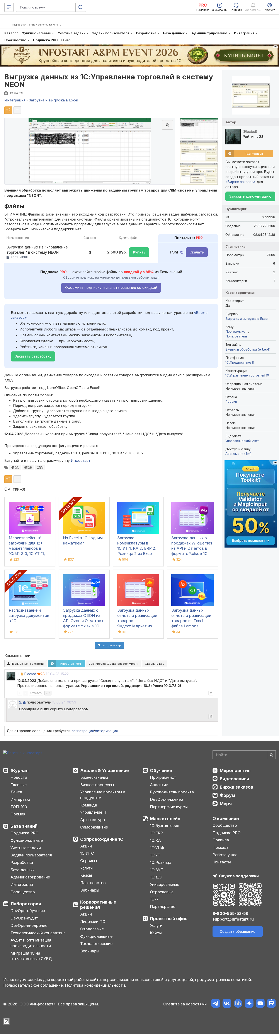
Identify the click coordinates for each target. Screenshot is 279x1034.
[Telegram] (215, 1004)
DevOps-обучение (27, 910)
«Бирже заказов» (240, 182)
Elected (30, 674)
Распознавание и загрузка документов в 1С (29, 615)
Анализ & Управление (104, 770)
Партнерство (93, 882)
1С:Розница (160, 862)
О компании (226, 818)
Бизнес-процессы (97, 784)
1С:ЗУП (156, 870)
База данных (22, 870)
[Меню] (9, 7)
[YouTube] (260, 1004)
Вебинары (89, 890)
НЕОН (28, 467)
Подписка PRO (24, 833)
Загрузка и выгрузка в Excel (246, 319)
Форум (227, 795)
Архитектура (92, 819)
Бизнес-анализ (94, 777)
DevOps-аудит (24, 918)
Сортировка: (112, 663)
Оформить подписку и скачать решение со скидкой (111, 287)
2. (20, 702)
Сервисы (88, 860)
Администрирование (30, 877)
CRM (40, 467)
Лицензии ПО (92, 921)
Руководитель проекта (172, 792)
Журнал (19, 770)
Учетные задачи (25, 848)
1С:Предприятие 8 (239, 362)
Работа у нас (225, 855)
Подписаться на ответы (27, 663)
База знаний (23, 826)
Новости (18, 777)
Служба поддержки (239, 876)
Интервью (20, 799)
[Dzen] (249, 1004)
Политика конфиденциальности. (95, 985)
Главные (18, 784)
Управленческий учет (242, 441)
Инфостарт (80, 460)
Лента (16, 792)
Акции (86, 846)
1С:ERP (156, 833)
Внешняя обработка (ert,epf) (247, 349)
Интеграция (21, 884)
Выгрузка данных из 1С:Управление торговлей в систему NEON (108, 81)
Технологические (96, 943)
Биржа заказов (236, 787)
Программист (236, 331)
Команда (88, 805)
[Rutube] (271, 1004)
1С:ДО (156, 877)
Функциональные (26, 840)
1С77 (154, 899)
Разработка (21, 862)
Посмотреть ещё (109, 645)
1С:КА (155, 840)
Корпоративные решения (98, 904)
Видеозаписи (234, 778)
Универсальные (164, 884)
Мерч (226, 803)
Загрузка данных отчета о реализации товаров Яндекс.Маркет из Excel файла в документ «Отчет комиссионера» (137, 626)
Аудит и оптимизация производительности (30, 943)
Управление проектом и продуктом (102, 795)
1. (18, 674)
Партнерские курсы (169, 807)
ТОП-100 (18, 807)
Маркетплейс (165, 818)
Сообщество (22, 892)
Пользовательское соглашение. (33, 985)
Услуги (86, 868)
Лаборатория (25, 903)
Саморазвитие (94, 827)
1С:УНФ (157, 848)
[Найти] (271, 754)
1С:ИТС (87, 853)
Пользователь (236, 336)
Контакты (222, 862)
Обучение (161, 770)
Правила (221, 840)
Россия (231, 401)
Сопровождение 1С (101, 839)
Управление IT (93, 812)
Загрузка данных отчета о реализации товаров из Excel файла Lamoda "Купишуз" (191, 620)
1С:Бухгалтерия (164, 825)
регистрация (82, 731)
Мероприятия (235, 770)
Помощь (221, 847)
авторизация (106, 731)
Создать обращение (237, 931)
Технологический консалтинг (37, 933)
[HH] (237, 1004)
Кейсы (86, 875)
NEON (15, 467)
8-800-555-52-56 (230, 913)
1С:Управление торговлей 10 (247, 375)
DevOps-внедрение (28, 925)
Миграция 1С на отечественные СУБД (31, 956)
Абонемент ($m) (238, 454)
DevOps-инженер (166, 799)
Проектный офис (168, 918)
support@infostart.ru (233, 919)
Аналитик (159, 784)
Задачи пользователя (31, 855)
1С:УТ (155, 855)
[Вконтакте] (226, 1004)
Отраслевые (92, 929)
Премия (17, 814)
